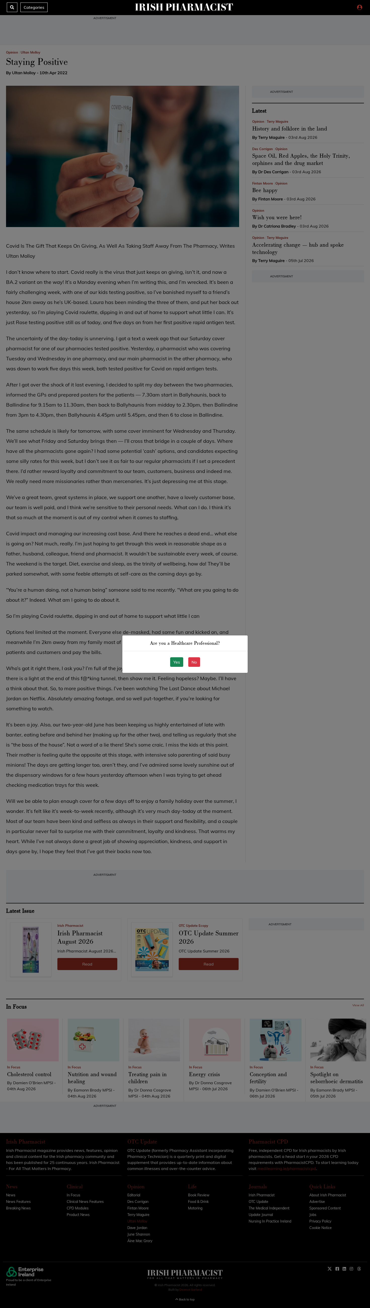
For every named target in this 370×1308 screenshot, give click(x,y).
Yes (176, 662)
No (194, 662)
